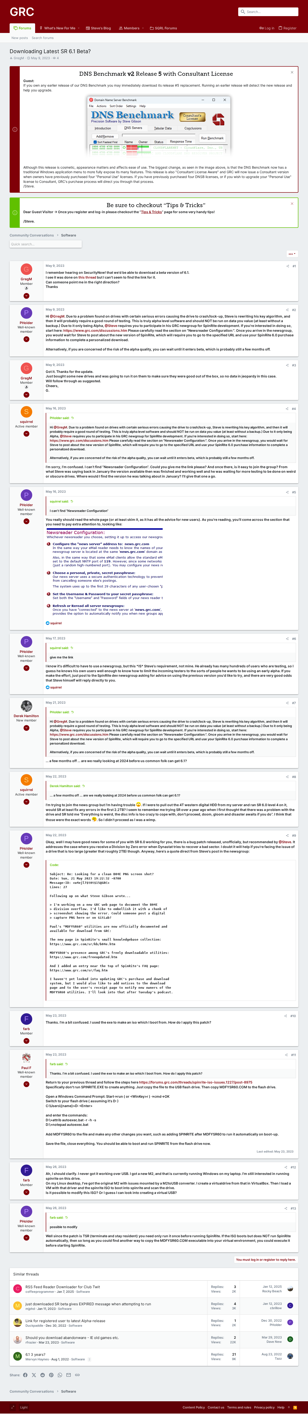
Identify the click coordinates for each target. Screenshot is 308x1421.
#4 (294, 409)
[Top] (289, 1407)
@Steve (111, 326)
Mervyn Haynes (37, 1359)
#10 (293, 1016)
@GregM (57, 316)
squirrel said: (59, 501)
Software (83, 1292)
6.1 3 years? (35, 1354)
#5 (294, 492)
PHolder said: (60, 418)
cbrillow (276, 1308)
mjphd (30, 1309)
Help (280, 1407)
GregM (19, 58)
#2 (294, 310)
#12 (293, 1167)
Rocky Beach (272, 1291)
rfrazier (31, 1342)
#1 (294, 266)
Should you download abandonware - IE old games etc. (72, 1337)
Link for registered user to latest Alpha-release (65, 1321)
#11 (293, 1055)
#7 (294, 703)
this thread (87, 277)
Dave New (274, 1342)
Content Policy (194, 1407)
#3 (294, 365)
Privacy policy (264, 1407)
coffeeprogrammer (40, 1292)
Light (24, 1407)
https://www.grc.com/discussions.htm (95, 330)
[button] (79, 28)
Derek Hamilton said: (65, 786)
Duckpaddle (34, 1325)
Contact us (216, 1407)
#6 (294, 639)
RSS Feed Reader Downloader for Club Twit (63, 1287)
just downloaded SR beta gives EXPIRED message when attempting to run (88, 1304)
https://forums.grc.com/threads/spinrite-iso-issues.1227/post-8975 (195, 1082)
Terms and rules (239, 1407)
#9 (294, 835)
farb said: (57, 1064)
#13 (293, 1208)
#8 (294, 777)
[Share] (287, 266)
